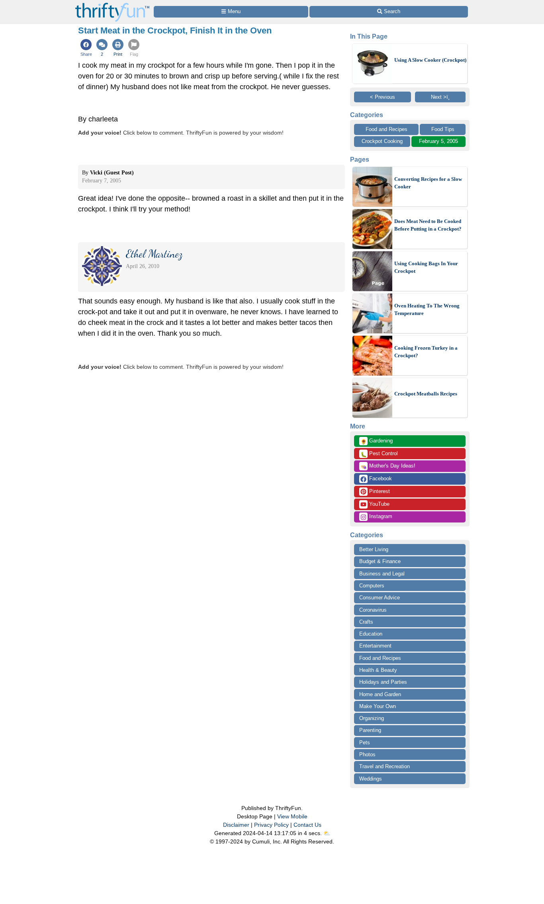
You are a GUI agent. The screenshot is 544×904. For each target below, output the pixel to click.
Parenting (370, 730)
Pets (364, 743)
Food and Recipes (386, 129)
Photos (367, 754)
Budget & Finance (380, 561)
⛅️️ (326, 833)
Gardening (376, 441)
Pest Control (379, 454)
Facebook (380, 478)
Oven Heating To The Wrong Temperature (427, 310)
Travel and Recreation (384, 766)
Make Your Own (377, 706)
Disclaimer (236, 825)
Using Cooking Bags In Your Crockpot (426, 267)
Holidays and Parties (383, 682)
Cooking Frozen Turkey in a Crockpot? (426, 352)
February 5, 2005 (438, 141)
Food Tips (442, 129)
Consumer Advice (379, 598)
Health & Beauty (378, 670)
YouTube (378, 504)
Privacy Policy (271, 825)
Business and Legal (382, 574)
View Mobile (292, 816)
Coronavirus (373, 610)
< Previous (382, 97)
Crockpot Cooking (382, 141)
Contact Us (307, 825)
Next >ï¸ (440, 97)
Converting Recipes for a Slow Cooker (428, 183)
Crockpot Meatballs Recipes (425, 394)
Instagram (380, 516)
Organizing (371, 718)
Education (370, 634)
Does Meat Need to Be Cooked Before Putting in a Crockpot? (428, 225)
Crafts (366, 622)
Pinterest (379, 491)
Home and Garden (380, 694)
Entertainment (375, 646)
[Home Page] (112, 4)
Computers (371, 586)
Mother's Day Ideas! (387, 466)
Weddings (370, 779)
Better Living (373, 549)
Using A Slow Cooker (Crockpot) (430, 60)
